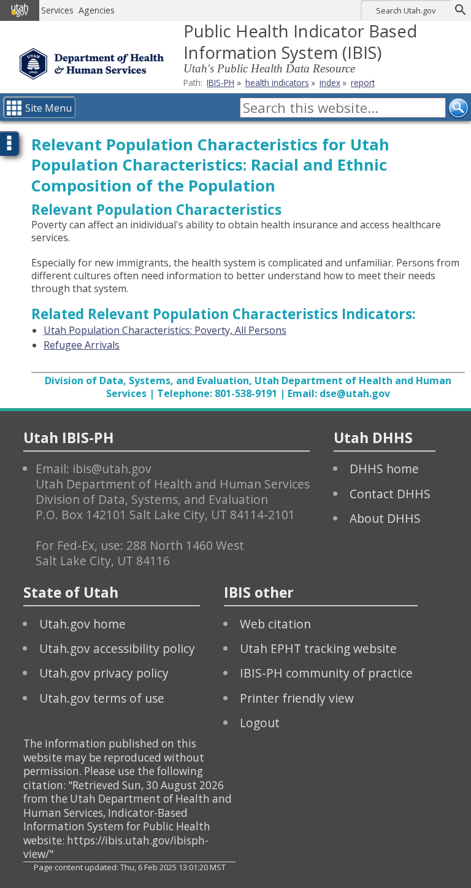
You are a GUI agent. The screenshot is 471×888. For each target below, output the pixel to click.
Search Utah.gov (405, 10)
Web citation (275, 624)
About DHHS (385, 518)
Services (57, 10)
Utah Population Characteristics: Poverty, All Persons (165, 330)
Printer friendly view (297, 698)
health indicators (277, 82)
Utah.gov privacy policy (104, 673)
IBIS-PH (220, 82)
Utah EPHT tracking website (318, 648)
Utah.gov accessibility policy (117, 648)
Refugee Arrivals (82, 345)
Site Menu (48, 108)
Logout (260, 722)
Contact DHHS (390, 493)
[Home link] (91, 63)
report (363, 82)
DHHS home (384, 468)
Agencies (96, 10)
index (330, 82)
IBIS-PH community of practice (326, 673)
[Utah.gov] (19, 10)
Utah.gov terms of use (101, 698)
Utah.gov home (82, 624)
